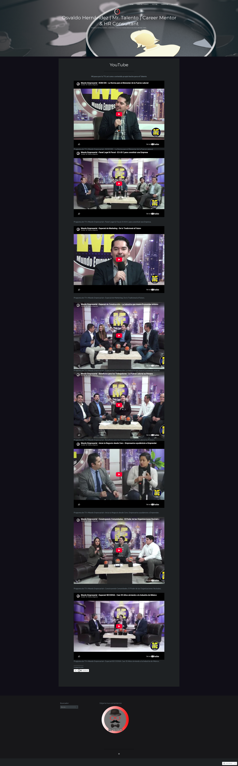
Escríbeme (175, 4)
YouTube (154, 4)
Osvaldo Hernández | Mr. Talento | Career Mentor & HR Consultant (119, 20)
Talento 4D (164, 4)
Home (131, 4)
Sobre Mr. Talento (142, 4)
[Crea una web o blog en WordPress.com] (119, 754)
